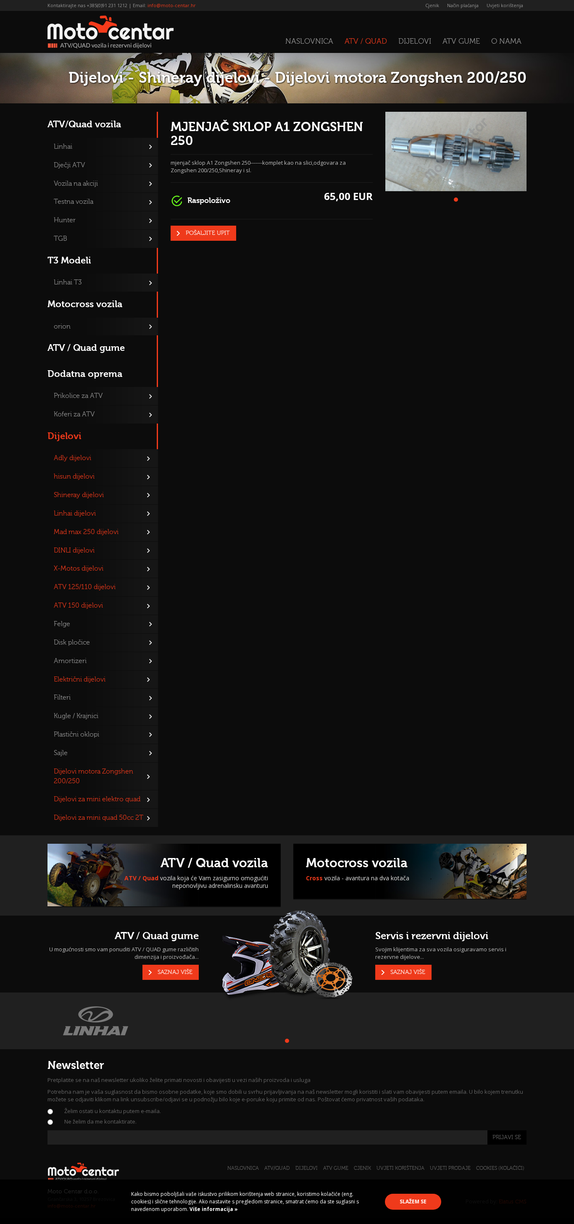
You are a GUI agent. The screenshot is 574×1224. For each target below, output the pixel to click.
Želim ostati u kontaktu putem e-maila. (112, 1111)
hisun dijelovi (74, 476)
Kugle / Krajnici (76, 716)
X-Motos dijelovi (78, 568)
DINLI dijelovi (74, 550)
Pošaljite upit (208, 233)
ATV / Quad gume (86, 347)
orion (62, 326)
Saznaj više (175, 972)
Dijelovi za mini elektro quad (97, 799)
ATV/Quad (277, 1168)
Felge (62, 624)
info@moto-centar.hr (171, 5)
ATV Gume (461, 41)
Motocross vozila (84, 304)
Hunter (65, 220)
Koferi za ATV (74, 414)
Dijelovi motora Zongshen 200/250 (93, 776)
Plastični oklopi (76, 734)
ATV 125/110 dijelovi (85, 587)
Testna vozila (73, 201)
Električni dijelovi (79, 679)
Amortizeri (70, 661)
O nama (506, 41)
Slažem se (413, 1201)
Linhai (63, 146)
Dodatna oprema (84, 374)
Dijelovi (414, 41)
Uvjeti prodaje (450, 1168)
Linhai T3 (68, 282)
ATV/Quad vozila (84, 124)
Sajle (61, 753)
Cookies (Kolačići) (500, 1168)
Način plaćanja (463, 5)
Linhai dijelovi (75, 513)
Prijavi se (506, 1137)
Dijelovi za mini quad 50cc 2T (98, 817)
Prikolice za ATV (78, 396)
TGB (60, 238)
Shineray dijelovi (79, 495)
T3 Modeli (69, 260)
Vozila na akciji (76, 183)
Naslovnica (309, 41)
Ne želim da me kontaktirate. (100, 1121)
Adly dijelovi (72, 458)
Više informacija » (213, 1209)
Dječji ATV (69, 165)
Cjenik (432, 5)
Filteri (62, 697)
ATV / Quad (366, 41)
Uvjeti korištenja (505, 5)
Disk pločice (72, 642)
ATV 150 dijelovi (78, 605)
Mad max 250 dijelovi (86, 532)
